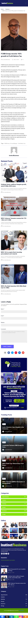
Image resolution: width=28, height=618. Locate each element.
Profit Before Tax (21, 143)
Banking (4, 232)
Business (8, 9)
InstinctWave (21, 610)
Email (2, 315)
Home (2, 9)
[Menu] (25, 3)
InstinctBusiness (7, 59)
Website (2, 322)
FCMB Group (7, 143)
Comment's (3, 329)
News (14, 164)
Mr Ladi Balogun (13, 143)
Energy (9, 164)
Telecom (13, 198)
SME (12, 266)
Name (2, 309)
